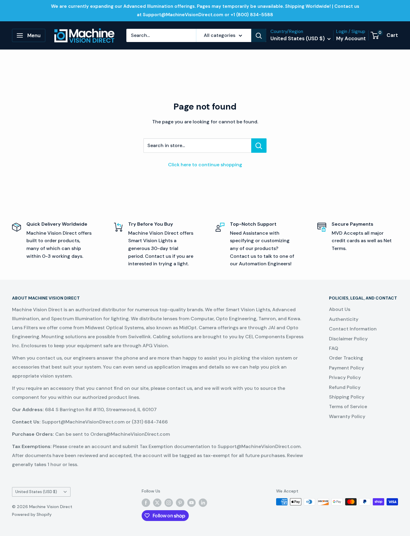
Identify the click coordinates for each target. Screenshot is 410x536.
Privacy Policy (345, 377)
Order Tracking (346, 358)
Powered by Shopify (32, 514)
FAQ (333, 348)
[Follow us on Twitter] (157, 502)
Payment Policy (346, 368)
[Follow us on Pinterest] (180, 502)
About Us (339, 309)
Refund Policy (344, 387)
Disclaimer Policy (348, 339)
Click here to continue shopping (205, 164)
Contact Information (353, 329)
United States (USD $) (36, 491)
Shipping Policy (346, 397)
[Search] (258, 35)
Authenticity (343, 319)
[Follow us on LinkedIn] (203, 502)
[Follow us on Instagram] (168, 502)
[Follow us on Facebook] (146, 502)
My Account (351, 38)
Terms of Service (348, 406)
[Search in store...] (259, 145)
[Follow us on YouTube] (191, 502)
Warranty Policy (347, 416)
